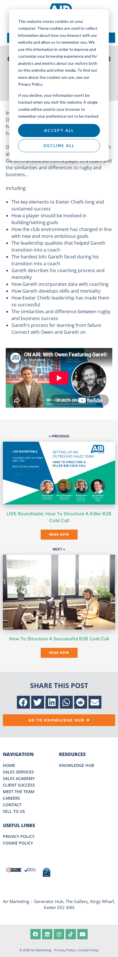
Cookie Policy (88, 950)
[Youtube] (82, 934)
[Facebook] (35, 934)
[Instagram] (59, 934)
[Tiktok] (71, 934)
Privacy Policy (64, 950)
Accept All (59, 130)
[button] (23, 702)
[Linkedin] (47, 934)
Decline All (59, 145)
